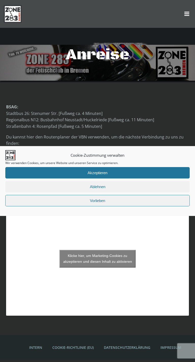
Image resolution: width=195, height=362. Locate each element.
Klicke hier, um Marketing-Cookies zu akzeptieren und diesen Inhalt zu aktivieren (97, 259)
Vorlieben (97, 200)
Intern (35, 347)
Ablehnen (97, 187)
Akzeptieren (97, 173)
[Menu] (187, 14)
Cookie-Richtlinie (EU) (73, 347)
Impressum (170, 347)
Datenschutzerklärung (127, 347)
